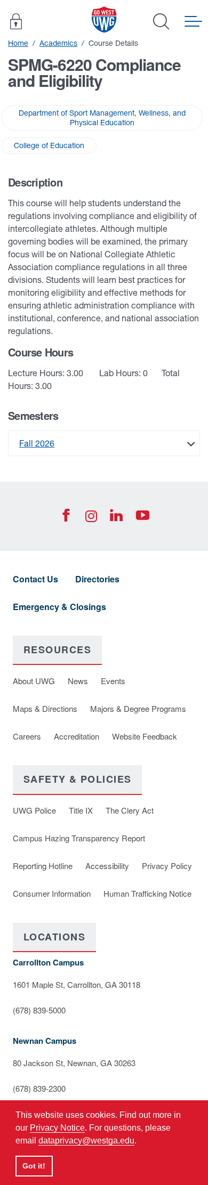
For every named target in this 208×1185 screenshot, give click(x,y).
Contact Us (35, 579)
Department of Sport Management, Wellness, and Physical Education (102, 118)
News (78, 680)
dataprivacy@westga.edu (86, 1140)
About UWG (34, 680)
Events (113, 680)
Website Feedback (144, 736)
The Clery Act (130, 810)
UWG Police (34, 810)
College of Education (49, 145)
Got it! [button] (33, 1166)
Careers (27, 736)
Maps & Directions (45, 708)
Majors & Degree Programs (138, 708)
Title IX (81, 810)
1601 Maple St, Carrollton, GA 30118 (76, 984)
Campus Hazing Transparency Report (79, 837)
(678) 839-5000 (39, 1010)
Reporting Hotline (43, 865)
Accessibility (107, 865)
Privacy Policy (167, 865)
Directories (97, 579)
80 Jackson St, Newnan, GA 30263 (74, 1062)
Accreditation (76, 736)
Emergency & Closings (59, 606)
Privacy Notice (57, 1127)
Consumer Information (52, 893)
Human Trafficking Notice (147, 893)
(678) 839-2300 (39, 1088)
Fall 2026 (36, 443)
